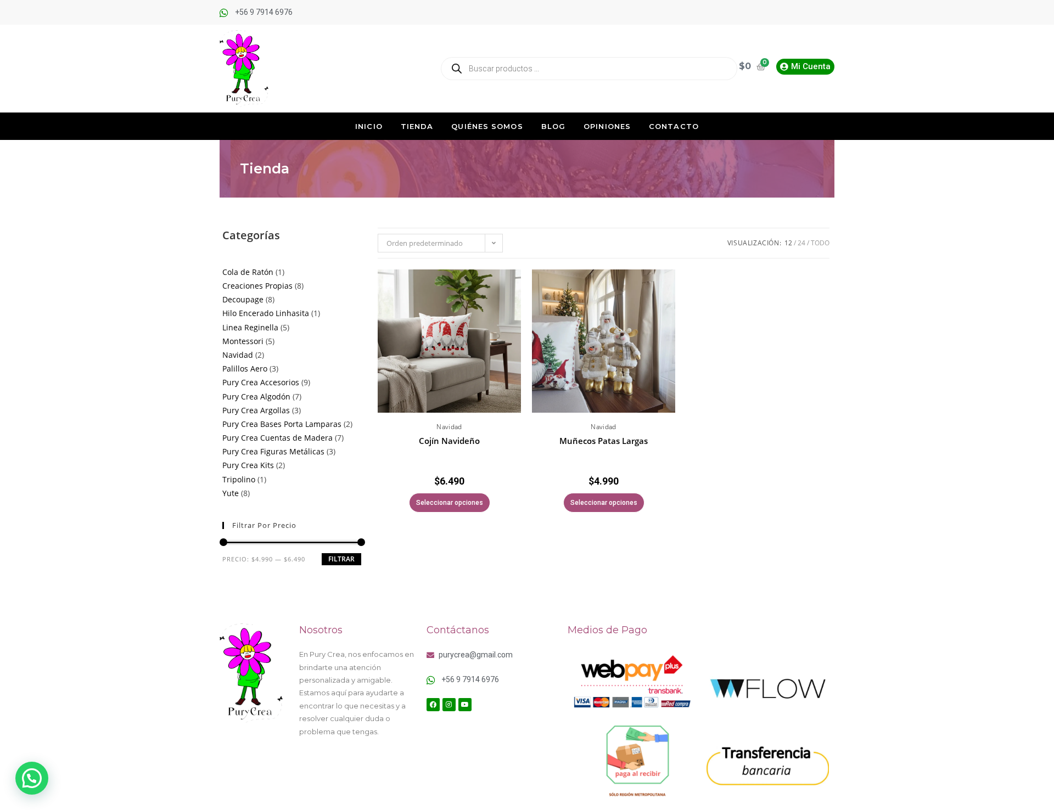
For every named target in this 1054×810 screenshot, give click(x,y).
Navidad (449, 426)
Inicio (369, 126)
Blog (553, 126)
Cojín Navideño (449, 440)
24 (801, 243)
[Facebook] (433, 704)
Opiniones (607, 126)
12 (788, 243)
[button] (514, 295)
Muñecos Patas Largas (603, 440)
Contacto (674, 126)
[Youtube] (465, 704)
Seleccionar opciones (449, 503)
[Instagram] (449, 704)
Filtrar (341, 559)
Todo (820, 243)
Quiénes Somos (487, 126)
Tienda (417, 126)
